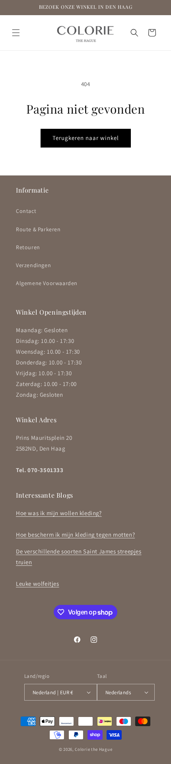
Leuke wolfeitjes (37, 583)
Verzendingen (33, 265)
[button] (16, 32)
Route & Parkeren (38, 229)
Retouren (28, 247)
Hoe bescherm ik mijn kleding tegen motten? (75, 534)
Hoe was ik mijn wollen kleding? (59, 513)
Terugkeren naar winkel (85, 138)
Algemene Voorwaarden (47, 283)
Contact (26, 211)
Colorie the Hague (93, 749)
